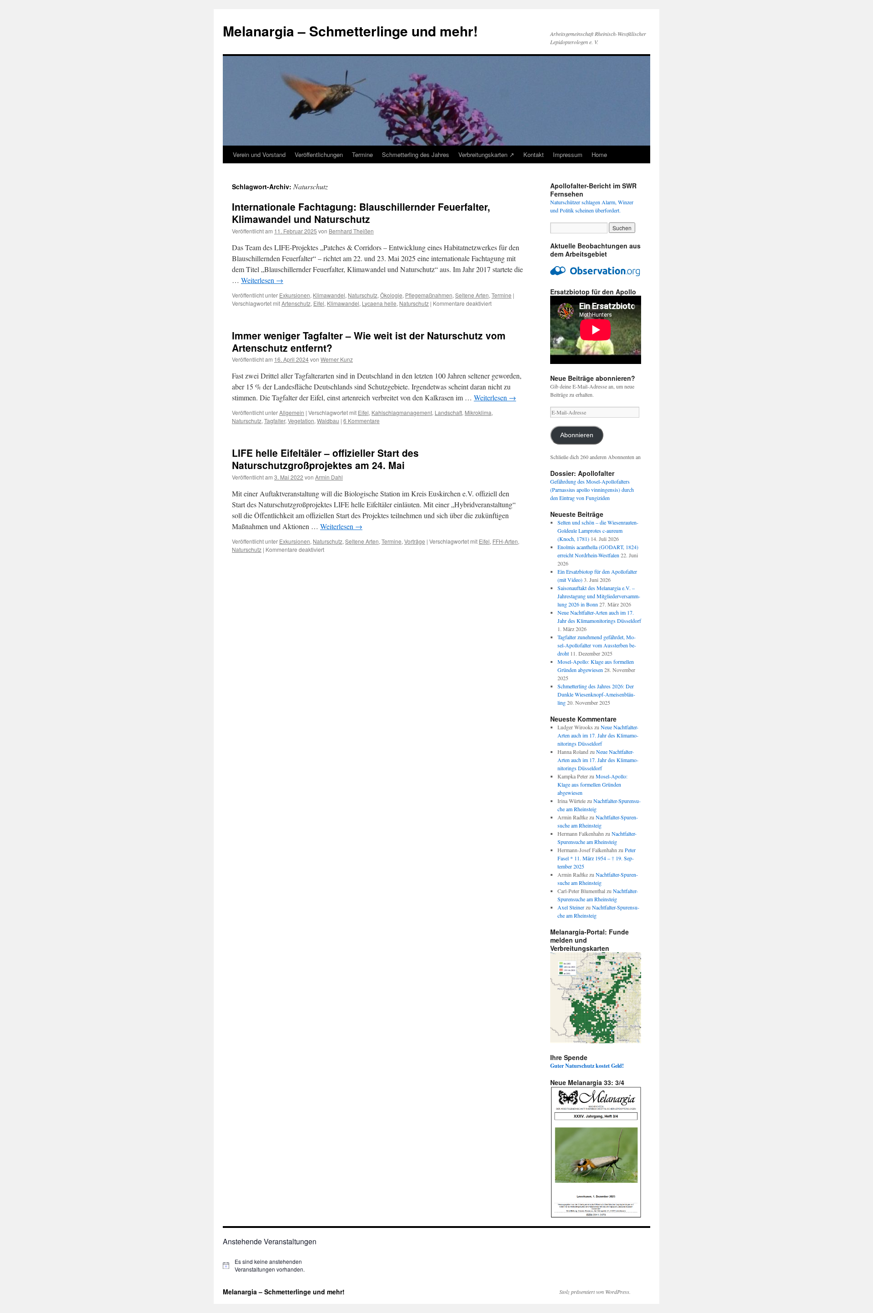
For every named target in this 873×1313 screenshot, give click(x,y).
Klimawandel (329, 295)
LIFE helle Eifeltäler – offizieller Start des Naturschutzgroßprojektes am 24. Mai (325, 459)
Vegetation (301, 420)
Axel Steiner (570, 907)
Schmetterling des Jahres (415, 154)
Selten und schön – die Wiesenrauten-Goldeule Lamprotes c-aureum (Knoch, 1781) (597, 530)
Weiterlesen (262, 280)
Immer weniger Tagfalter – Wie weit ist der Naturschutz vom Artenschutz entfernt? (369, 341)
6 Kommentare (361, 420)
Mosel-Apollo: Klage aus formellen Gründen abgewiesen (592, 784)
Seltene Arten (472, 295)
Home (599, 154)
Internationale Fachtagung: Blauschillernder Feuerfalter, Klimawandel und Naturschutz (361, 213)
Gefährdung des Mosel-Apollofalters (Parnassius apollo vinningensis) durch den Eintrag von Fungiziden (592, 489)
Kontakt (533, 154)
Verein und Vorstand (259, 154)
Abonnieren (576, 435)
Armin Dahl (329, 477)
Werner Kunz (337, 359)
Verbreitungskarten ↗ (486, 154)
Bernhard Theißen (351, 231)
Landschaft (448, 412)
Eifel (318, 303)
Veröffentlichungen (319, 154)
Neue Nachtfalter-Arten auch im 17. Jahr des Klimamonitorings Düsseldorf (597, 735)
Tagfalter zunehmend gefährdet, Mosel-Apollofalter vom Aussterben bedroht (596, 645)
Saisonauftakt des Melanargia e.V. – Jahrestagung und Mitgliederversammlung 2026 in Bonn (598, 596)
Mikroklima (478, 412)
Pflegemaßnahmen (428, 295)
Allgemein (291, 412)
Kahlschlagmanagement (401, 412)
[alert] (273, 1265)
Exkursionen (294, 295)
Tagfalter (274, 420)
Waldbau (328, 420)
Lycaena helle (379, 303)
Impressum (567, 154)
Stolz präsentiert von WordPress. (595, 1291)
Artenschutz (296, 303)
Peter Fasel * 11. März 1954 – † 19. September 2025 (596, 858)
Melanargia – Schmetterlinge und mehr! (350, 30)
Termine (362, 154)
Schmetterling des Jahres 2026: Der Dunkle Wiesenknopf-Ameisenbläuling (596, 694)
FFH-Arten (505, 541)
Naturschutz (362, 295)
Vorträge (414, 541)
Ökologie (391, 295)
